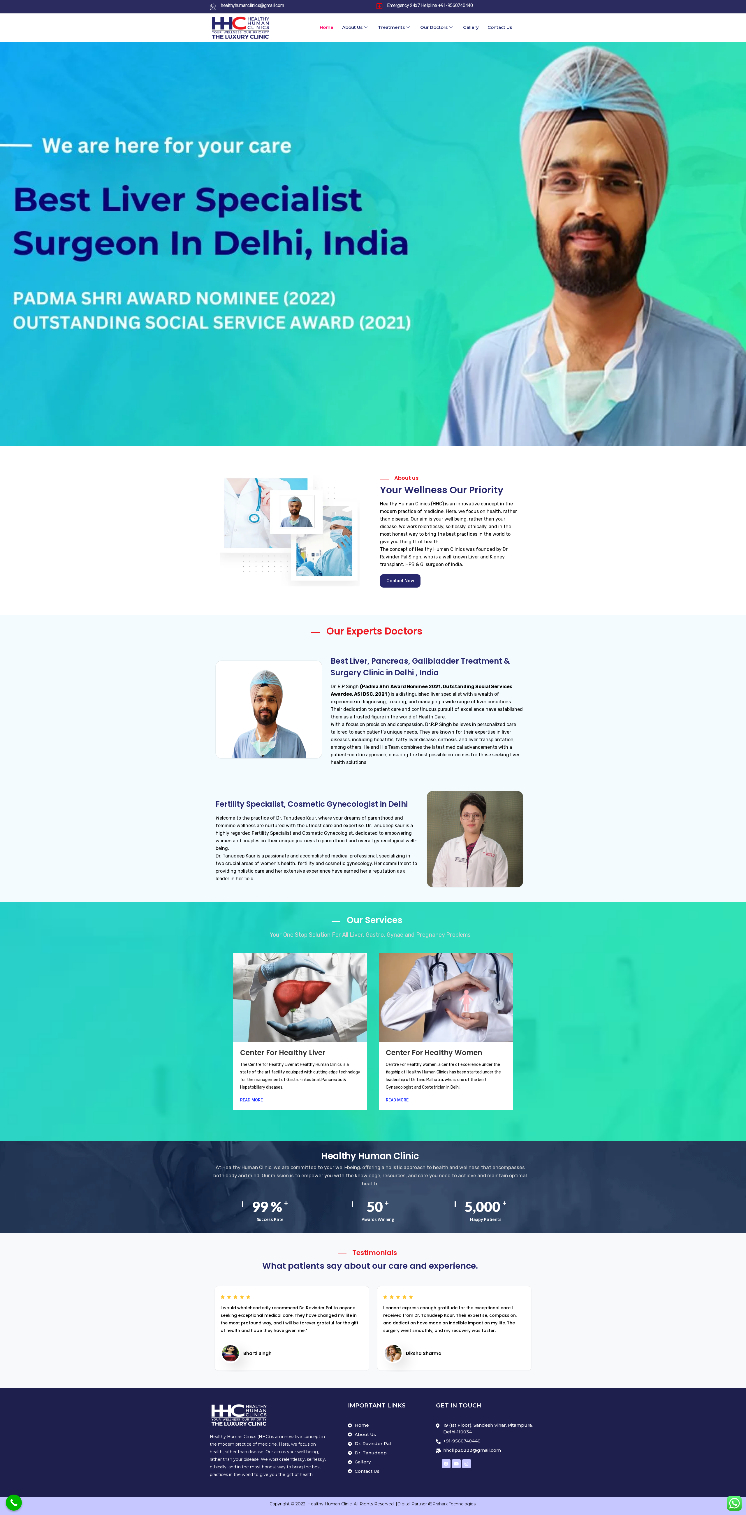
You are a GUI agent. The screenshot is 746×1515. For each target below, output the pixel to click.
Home (326, 27)
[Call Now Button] (14, 1503)
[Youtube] (456, 1463)
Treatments (391, 27)
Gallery (471, 27)
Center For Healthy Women (434, 1052)
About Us (352, 27)
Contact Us (500, 27)
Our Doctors (434, 27)
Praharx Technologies (454, 1504)
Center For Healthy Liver (282, 1052)
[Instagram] (466, 1463)
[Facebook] (446, 1463)
